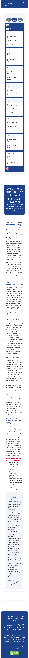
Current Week (14, 19)
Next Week (20, 19)
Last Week (8, 19)
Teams (5, 6)
